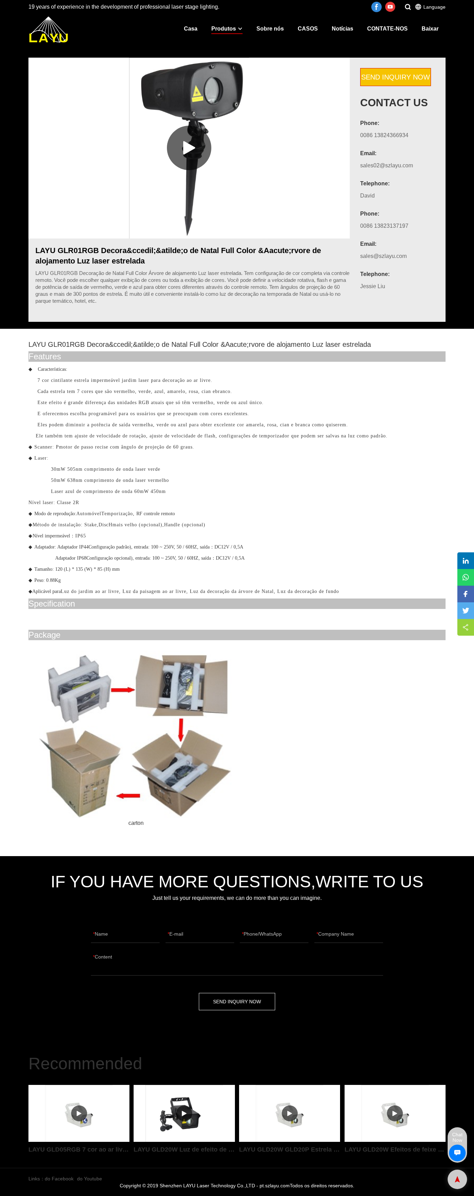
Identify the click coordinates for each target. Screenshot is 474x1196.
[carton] (136, 734)
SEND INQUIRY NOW (395, 77)
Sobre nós (270, 29)
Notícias (342, 29)
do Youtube (89, 1178)
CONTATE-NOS (387, 29)
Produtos (223, 29)
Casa (190, 29)
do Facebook (59, 1178)
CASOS (308, 29)
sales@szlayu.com (383, 256)
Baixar (430, 29)
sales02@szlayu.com (386, 165)
